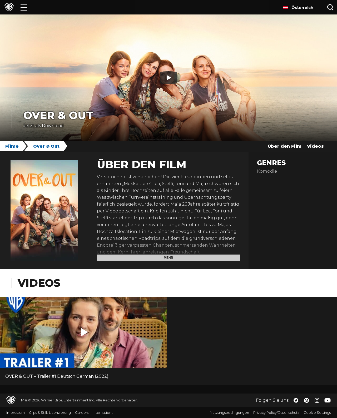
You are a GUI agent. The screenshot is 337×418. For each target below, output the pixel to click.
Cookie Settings (317, 412)
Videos (315, 146)
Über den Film (284, 146)
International (103, 412)
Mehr (168, 258)
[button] (84, 332)
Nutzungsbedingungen (229, 412)
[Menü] (24, 7)
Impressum (15, 412)
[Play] (168, 77)
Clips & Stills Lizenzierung (50, 412)
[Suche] (330, 7)
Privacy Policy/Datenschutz (276, 412)
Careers (81, 412)
